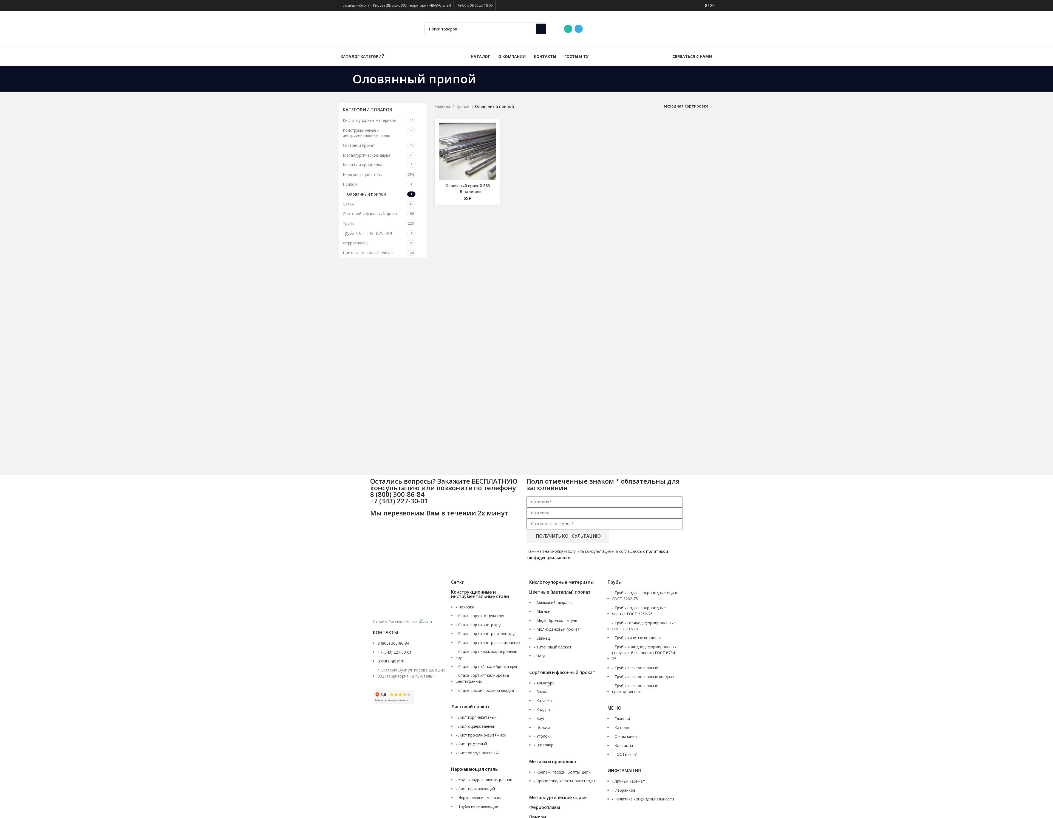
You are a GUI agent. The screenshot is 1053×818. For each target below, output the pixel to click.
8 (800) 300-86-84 (609, 28)
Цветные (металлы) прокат (368, 252)
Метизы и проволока (362, 164)
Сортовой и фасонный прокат (371, 213)
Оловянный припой (366, 194)
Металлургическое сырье (366, 155)
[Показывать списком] (626, 106)
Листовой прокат (359, 145)
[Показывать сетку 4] (644, 106)
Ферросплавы (355, 243)
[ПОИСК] (541, 29)
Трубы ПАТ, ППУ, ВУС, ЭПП (368, 233)
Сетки (348, 204)
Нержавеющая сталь (362, 174)
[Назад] (345, 78)
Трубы (349, 223)
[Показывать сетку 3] (635, 106)
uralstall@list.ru (695, 28)
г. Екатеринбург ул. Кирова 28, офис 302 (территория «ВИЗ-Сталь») (396, 5)
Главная (443, 106)
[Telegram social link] (578, 29)
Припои (350, 184)
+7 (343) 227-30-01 (654, 28)
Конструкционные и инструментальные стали (366, 133)
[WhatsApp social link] (568, 29)
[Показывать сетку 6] (652, 106)
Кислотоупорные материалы (370, 120)
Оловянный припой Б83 (467, 185)
